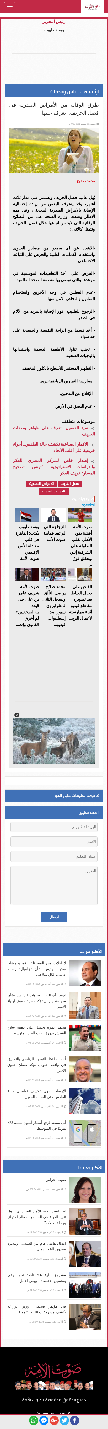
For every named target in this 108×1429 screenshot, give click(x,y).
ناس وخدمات (63, 91)
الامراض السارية (54, 491)
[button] (16, 715)
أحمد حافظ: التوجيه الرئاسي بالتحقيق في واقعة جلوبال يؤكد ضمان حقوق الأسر (36, 1065)
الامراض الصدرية (41, 484)
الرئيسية (92, 91)
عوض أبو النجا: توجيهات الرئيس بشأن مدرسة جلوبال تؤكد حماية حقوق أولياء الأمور (36, 1001)
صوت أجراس (56, 1180)
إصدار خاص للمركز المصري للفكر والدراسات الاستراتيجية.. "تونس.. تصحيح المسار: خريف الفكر (54, 466)
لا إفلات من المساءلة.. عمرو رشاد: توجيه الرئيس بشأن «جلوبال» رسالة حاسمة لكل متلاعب (36, 969)
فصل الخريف (69, 484)
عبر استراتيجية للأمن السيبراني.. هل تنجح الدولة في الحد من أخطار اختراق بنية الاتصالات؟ (36, 1217)
